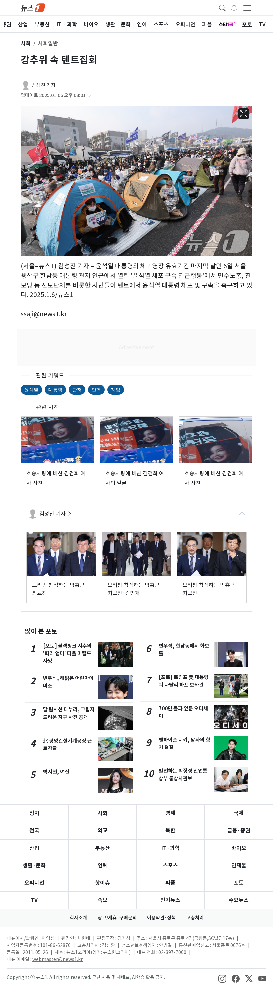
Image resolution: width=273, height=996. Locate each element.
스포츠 (170, 865)
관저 (77, 389)
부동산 (102, 848)
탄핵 (96, 389)
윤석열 (31, 389)
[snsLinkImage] (222, 978)
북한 (170, 830)
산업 (34, 848)
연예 (103, 865)
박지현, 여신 (56, 772)
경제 (170, 813)
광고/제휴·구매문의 (117, 918)
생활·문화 (34, 865)
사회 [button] (26, 43)
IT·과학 (170, 848)
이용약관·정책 (161, 918)
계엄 (115, 389)
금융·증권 (238, 830)
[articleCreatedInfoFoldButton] (89, 95)
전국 (34, 830)
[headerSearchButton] (222, 7)
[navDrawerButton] (247, 7)
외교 (103, 830)
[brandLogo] (33, 7)
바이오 (238, 848)
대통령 (55, 389)
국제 (239, 813)
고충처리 (195, 918)
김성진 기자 (43, 85)
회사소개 (78, 918)
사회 (103, 813)
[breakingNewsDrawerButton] (234, 7)
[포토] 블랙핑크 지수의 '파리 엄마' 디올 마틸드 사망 (67, 653)
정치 (34, 813)
